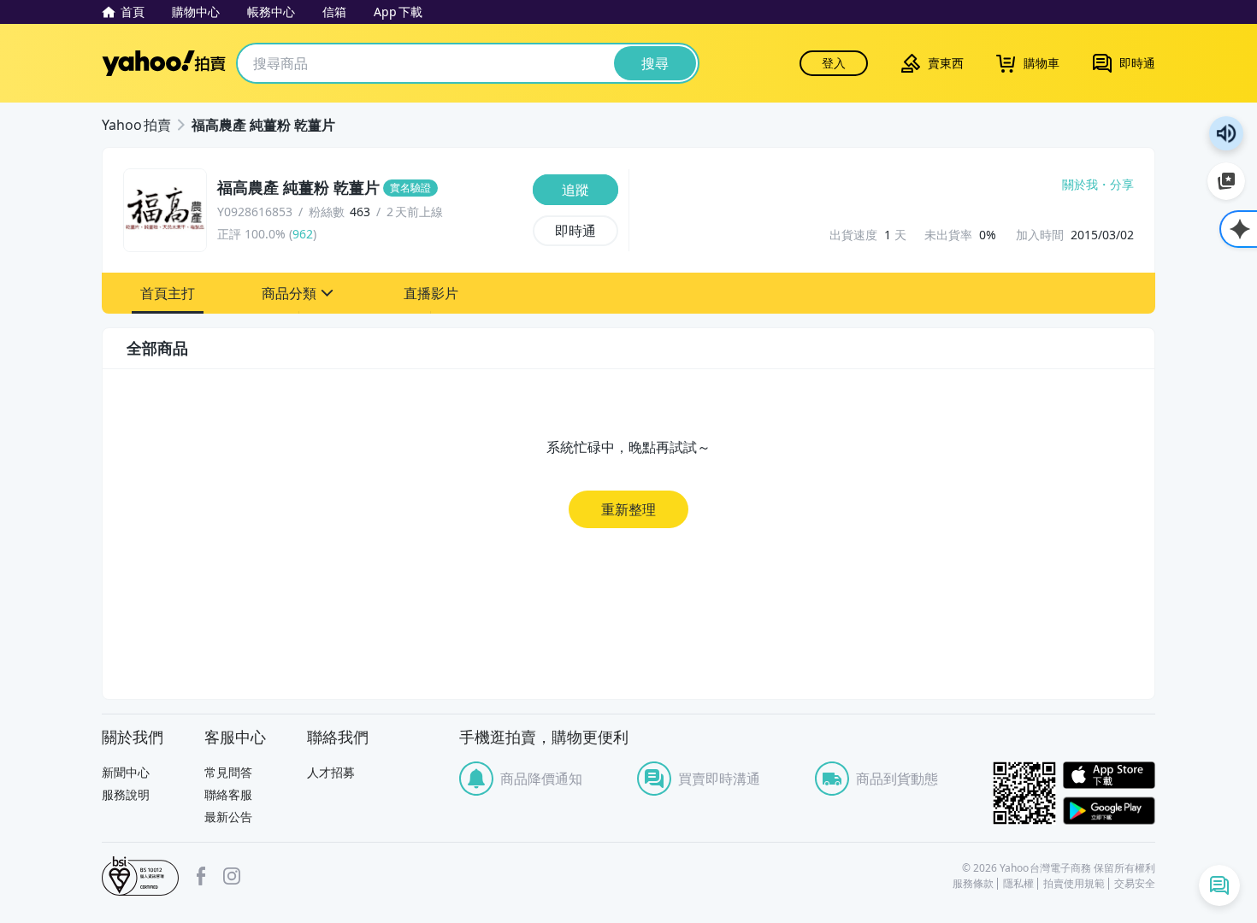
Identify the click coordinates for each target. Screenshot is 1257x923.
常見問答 (228, 772)
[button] (167, 293)
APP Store (1109, 775)
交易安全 (1134, 884)
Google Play (1109, 811)
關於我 (1080, 185)
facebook (201, 876)
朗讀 (1226, 133)
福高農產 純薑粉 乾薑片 (263, 124)
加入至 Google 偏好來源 (1226, 181)
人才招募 (331, 772)
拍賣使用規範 (1074, 884)
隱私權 (1018, 884)
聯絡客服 (228, 794)
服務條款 (973, 884)
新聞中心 (126, 772)
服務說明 (126, 794)
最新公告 (228, 816)
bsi (140, 876)
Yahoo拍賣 (164, 63)
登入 (834, 63)
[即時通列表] (1219, 885)
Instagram (231, 876)
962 (302, 234)
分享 (1122, 185)
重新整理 (628, 509)
